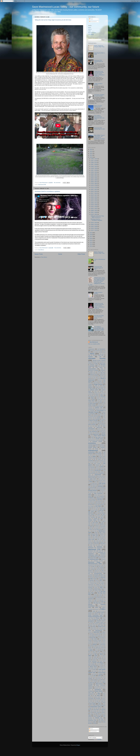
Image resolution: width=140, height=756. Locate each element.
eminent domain (92, 447)
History (89, 486)
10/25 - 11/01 (94, 166)
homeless (100, 486)
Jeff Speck (96, 504)
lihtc (93, 525)
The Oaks (98, 699)
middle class (102, 574)
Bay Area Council (93, 374)
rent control (92, 634)
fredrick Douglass (97, 463)
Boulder (100, 381)
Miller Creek (93, 578)
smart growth (102, 669)
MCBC (89, 569)
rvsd (90, 644)
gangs (101, 466)
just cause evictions (94, 510)
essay (104, 453)
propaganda (91, 620)
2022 (91, 153)
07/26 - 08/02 (94, 183)
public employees (95, 623)
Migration (91, 576)
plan (99, 601)
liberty (89, 525)
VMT (94, 715)
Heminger (100, 481)
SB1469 (94, 652)
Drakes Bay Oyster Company (93, 440)
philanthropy (101, 600)
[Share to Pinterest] (69, 182)
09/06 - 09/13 (94, 176)
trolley (99, 708)
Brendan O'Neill (95, 382)
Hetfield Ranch (94, 483)
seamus (102, 658)
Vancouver (102, 713)
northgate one (102, 588)
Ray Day (100, 627)
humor (89, 496)
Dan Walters (90, 421)
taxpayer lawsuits (97, 696)
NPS (90, 591)
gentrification (98, 470)
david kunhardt (91, 424)
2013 (91, 244)
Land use (100, 517)
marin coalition (95, 536)
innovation (93, 499)
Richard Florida (102, 636)
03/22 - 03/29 (94, 206)
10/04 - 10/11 (94, 172)
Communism (90, 409)
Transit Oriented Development (99, 705)
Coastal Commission (100, 406)
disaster (91, 432)
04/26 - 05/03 (94, 199)
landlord (89, 518)
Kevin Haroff (101, 513)
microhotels (90, 574)
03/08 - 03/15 (94, 210)
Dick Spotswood (93, 431)
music (103, 584)
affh (100, 356)
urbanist (91, 713)
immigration (91, 497)
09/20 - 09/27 (94, 174)
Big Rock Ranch (93, 377)
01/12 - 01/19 (94, 230)
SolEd (99, 675)
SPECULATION (98, 678)
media (102, 570)
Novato (91, 590)
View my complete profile (94, 343)
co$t (93, 406)
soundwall (90, 678)
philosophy (90, 601)
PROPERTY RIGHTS (101, 620)
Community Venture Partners (100, 409)
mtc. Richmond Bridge (92, 583)
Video (89, 715)
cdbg (98, 396)
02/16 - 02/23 (94, 222)
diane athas (103, 430)
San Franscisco (99, 645)
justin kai (101, 510)
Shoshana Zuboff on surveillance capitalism (47, 191)
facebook (100, 456)
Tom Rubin (96, 701)
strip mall (96, 686)
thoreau (102, 699)
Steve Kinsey (99, 683)
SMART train (91, 672)
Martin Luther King (91, 567)
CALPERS (101, 391)
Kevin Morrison (91, 514)
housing (103, 487)
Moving (96, 580)
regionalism (96, 632)
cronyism (98, 417)
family (98, 457)
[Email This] (63, 182)
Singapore (102, 666)
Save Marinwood (94, 342)
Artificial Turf (92, 371)
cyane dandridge (96, 419)
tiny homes (90, 701)
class (99, 403)
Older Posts (81, 254)
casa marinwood (91, 396)
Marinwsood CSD (91, 565)
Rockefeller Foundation (97, 640)
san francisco (92, 645)
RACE (89, 626)
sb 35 (96, 650)
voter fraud (99, 715)
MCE (93, 569)
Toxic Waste (91, 34)
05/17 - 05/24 (94, 193)
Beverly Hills (90, 375)
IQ (104, 500)
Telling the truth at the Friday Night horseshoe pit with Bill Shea (53, 20)
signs (104, 665)
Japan (93, 503)
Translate (99, 739)
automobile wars (91, 372)
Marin (89, 535)
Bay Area (103, 372)
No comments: (57, 182)
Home (60, 254)
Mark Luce (94, 566)
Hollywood (94, 486)
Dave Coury (95, 423)
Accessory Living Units (98, 355)
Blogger (78, 745)
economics (92, 443)
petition (95, 600)
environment (91, 452)
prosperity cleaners (100, 622)
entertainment (93, 450)
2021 (91, 155)
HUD (89, 494)
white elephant (101, 720)
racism (93, 626)
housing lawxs (102, 490)
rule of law (95, 643)
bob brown (100, 380)
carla (91, 395)
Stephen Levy (98, 682)
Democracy (99, 427)
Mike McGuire (90, 577)
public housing (92, 625)
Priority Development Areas (95, 616)
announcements (92, 368)
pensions (90, 598)
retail (103, 634)
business (102, 387)
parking (100, 596)
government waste (100, 476)
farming (102, 457)
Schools (95, 657)
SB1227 (89, 652)
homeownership (91, 487)
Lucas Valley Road (97, 529)
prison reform (90, 618)
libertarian (102, 524)
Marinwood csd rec (92, 552)
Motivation (92, 580)
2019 (91, 232)
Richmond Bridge (101, 637)
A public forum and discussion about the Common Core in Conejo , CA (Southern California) (99, 74)
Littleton (91, 526)
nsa (93, 591)
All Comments (93, 21)
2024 (91, 149)
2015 (91, 240)
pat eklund (98, 597)
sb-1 (99, 651)
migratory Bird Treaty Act (99, 576)
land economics (91, 517)
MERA (95, 572)
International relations (92, 500)
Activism (90, 356)
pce (102, 597)
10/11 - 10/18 (94, 170)
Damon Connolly (93, 420)
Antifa (102, 368)
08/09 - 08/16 (94, 181)
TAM (98, 694)
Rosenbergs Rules (97, 641)
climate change (91, 405)
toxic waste (92, 703)
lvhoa (104, 529)
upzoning (103, 709)
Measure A (90, 570)
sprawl (93, 679)
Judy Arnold (102, 509)
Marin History (96, 542)
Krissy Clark (97, 515)
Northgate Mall (96, 588)
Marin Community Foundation (98, 538)
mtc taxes (102, 581)
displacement (96, 434)
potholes (96, 613)
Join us (90, 29)
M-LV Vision (94, 531)
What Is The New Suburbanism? (98, 106)
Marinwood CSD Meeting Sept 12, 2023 (99, 128)
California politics (94, 389)
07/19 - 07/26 (94, 185)
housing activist (93, 489)
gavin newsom (90, 470)
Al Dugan (96, 363)
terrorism (93, 699)
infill (88, 499)
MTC (101, 580)
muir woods (101, 583)
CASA (101, 395)
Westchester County (92, 720)
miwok (100, 578)
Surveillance (41, 249)
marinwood (99, 546)
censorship (102, 396)
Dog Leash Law (99, 437)
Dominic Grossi (91, 438)
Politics (102, 609)
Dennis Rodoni (101, 428)
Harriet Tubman (102, 480)
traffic (99, 703)
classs (103, 403)
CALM (95, 391)
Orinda (95, 594)
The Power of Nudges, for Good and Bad (99, 95)
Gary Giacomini (91, 467)
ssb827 (101, 679)
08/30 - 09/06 (94, 178)
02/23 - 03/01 (94, 214)
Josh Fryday (96, 507)
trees (95, 708)
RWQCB (94, 644)
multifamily (97, 584)
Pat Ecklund (92, 597)
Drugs (101, 440)
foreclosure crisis (102, 460)
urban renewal (97, 712)
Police (89, 607)
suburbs (90, 688)
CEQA (92, 398)
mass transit (100, 567)
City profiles (100, 400)
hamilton (89, 480)
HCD (91, 481)
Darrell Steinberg (98, 421)
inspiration (99, 499)
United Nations (96, 709)
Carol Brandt (95, 395)
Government (98, 474)
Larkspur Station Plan (94, 519)
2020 (91, 157)
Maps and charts (92, 32)
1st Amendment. (101, 349)
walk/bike (94, 716)
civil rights (96, 402)
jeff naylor (90, 504)
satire (91, 650)
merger (99, 572)
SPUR (98, 679)
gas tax (96, 469)
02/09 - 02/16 (94, 224)
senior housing (91, 664)
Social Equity (101, 672)
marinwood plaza (94, 559)
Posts (91, 18)
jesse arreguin (90, 506)
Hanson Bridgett (95, 480)
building (97, 387)
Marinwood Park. (102, 557)
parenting (95, 596)
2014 (91, 242)
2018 (91, 234)
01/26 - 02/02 (94, 228)
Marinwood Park (92, 557)
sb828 (95, 655)
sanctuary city (90, 648)
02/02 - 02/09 (94, 226)
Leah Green (95, 522)
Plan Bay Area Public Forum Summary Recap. (99, 317)
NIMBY (101, 587)
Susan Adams (98, 691)
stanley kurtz (92, 682)
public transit (100, 625)
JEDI (103, 503)
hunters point (96, 496)
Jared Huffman (98, 503)
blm (98, 378)
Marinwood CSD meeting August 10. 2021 (98, 61)
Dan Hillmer (102, 420)
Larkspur (102, 518)
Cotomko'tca (95, 415)
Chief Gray (99, 398)
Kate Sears (91, 511)
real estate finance (95, 629)
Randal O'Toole (101, 626)
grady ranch (93, 478)
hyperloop (102, 496)
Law (94, 521)
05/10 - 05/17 (94, 195)
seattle (89, 659)
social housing (94, 674)
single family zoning (92, 668)
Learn (102, 522)
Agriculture (90, 363)
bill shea (94, 378)
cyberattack (103, 419)
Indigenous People (100, 497)
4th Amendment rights (98, 350)
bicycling (96, 375)
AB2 (101, 352)
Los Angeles (90, 529)
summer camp (98, 688)
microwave (96, 574)
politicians (96, 609)
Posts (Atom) (44, 257)
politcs (96, 607)
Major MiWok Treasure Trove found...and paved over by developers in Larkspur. (99, 137)
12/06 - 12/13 (94, 158)
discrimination (97, 432)
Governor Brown (91, 477)
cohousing (90, 407)
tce (103, 696)
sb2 (98, 652)
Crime (99, 416)
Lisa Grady (103, 525)
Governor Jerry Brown (101, 477)
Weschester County (92, 719)
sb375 (91, 654)
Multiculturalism (91, 584)
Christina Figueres (100, 399)
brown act (97, 385)
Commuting (92, 410)
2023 (91, 151)
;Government (91, 349)
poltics (94, 611)
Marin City (95, 535)
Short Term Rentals (92, 665)
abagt (89, 355)
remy (96, 633)
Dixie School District (99, 435)
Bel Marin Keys (101, 374)
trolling (103, 708)
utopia (96, 713)
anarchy (99, 366)
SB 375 (101, 650)
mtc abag (97, 581)
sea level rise (96, 658)
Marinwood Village (94, 562)
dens (89, 430)
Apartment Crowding (93, 370)
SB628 (101, 654)
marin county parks (97, 540)
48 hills (91, 350)
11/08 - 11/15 (94, 162)
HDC (96, 481)
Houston (89, 493)
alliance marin (102, 363)
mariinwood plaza (94, 534)
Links (89, 31)
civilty (104, 402)
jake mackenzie (99, 501)
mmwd (104, 578)
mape (96, 532)
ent (102, 448)
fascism (89, 459)
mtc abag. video (91, 581)
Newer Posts (39, 254)
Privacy (97, 618)
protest (89, 623)
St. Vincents (94, 681)
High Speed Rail (94, 484)
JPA (89, 509)
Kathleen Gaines (100, 511)
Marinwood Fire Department (95, 547)
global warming (90, 473)
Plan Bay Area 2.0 (98, 603)
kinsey (98, 514)
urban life (90, 712)
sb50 (95, 654)
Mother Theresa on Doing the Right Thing (99, 46)
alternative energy (94, 364)
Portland (90, 613)
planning (90, 604)
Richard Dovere (95, 636)
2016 (91, 238)
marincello (90, 546)
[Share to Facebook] (67, 182)
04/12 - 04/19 (94, 200)
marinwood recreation (98, 560)
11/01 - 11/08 (94, 164)
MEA (103, 569)
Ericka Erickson (98, 453)
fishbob (96, 460)
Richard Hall (92, 637)
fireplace (99, 459)
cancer (103, 392)
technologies (90, 698)
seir (101, 659)
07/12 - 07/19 (94, 187)
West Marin (100, 719)
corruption (99, 413)
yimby (94, 721)
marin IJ (102, 542)
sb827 (89, 655)
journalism (102, 507)
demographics (91, 428)
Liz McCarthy (96, 526)
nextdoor (95, 587)
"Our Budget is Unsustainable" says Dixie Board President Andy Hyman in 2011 (99, 328)
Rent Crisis (98, 634)
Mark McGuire (101, 566)
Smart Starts (101, 671)
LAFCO (102, 515)
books (96, 381)
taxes (98, 695)
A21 (89, 352)
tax (93, 695)
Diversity (103, 434)
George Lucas (100, 471)
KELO (96, 513)
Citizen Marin (91, 400)
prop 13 (102, 619)
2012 (91, 246)
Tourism (103, 702)
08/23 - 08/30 (94, 179)
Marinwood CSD (42, 184)
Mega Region (90, 572)
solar (94, 675)
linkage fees (98, 525)
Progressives (95, 619)
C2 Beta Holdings (92, 388)
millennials (103, 577)
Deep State (97, 426)
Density (93, 430)
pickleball (95, 601)
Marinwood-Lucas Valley (95, 563)
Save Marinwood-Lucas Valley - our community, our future (65, 6)
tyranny (89, 709)
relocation (91, 633)
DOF (92, 437)
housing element (92, 490)
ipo (102, 500)
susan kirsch (91, 692)
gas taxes (102, 469)
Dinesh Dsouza (102, 431)
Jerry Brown (101, 504)
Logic (91, 528)
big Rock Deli (102, 375)
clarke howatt (92, 403)
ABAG (92, 354)
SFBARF (102, 664)
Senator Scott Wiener (98, 662)
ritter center (94, 639)
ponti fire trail (101, 611)
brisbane (90, 385)
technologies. (98, 698)
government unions (92, 476)
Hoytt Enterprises (98, 493)
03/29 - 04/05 (94, 204)
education (90, 446)
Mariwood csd (99, 565)
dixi (91, 435)
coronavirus (92, 413)
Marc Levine (102, 532)
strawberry (90, 685)
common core (98, 407)
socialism (101, 674)
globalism (96, 473)
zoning (95, 723)
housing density (101, 489)
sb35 (104, 652)
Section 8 (94, 659)
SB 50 (89, 651)
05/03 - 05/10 (94, 197)
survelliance (90, 691)
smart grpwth (94, 671)
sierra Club (100, 665)
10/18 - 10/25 (94, 168)
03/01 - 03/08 (94, 212)
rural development (102, 643)
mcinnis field (98, 569)
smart (94, 669)
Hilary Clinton (101, 484)
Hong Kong (98, 487)
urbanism (103, 712)
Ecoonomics (102, 444)
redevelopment (98, 630)
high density (102, 483)
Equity (100, 452)
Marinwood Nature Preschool (98, 556)
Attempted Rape (100, 371)
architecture (103, 370)
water (99, 716)
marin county (91, 539)
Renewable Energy (102, 633)
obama (97, 591)
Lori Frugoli (102, 528)
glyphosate (102, 473)
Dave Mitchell (101, 423)
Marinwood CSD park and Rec (95, 550)
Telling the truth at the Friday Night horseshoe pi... (97, 216)
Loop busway (95, 528)
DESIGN (97, 430)
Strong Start (101, 686)
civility (100, 402)
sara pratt (103, 648)
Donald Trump (99, 438)
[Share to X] (66, 182)
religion (103, 632)
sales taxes (103, 644)
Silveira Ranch (93, 666)
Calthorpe (90, 392)
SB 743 (94, 651)
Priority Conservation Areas (95, 615)
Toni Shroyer (98, 702)
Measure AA (97, 570)
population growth (100, 612)
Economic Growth (97, 441)
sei (98, 659)
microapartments (98, 573)
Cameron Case (97, 392)
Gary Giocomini (99, 467)
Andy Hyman (99, 367)
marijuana (102, 534)
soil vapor (90, 675)
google (89, 474)
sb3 (101, 652)
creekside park (102, 415)
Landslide (95, 518)
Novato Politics (97, 590)
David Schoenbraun (101, 424)
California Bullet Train (101, 388)
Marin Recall (102, 543)
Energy (96, 448)
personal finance (99, 598)
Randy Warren (93, 627)
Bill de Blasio (100, 377)
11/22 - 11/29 (94, 160)
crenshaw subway (93, 416)
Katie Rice (90, 513)
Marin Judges (90, 543)
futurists (97, 466)
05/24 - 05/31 (94, 191)
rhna (89, 636)
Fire (94, 459)
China (93, 399)
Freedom (97, 465)
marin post (97, 543)
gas (93, 469)
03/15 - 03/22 (94, 208)
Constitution (103, 412)
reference (90, 632)
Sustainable (90, 694)
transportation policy (95, 706)
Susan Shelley (100, 692)
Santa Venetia (97, 648)
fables (94, 456)
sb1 (103, 651)
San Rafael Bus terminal (98, 647)
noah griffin (90, 588)
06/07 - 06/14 (94, 189)
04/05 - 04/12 (94, 202)
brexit (101, 382)
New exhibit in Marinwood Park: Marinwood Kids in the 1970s (99, 117)
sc (100, 655)
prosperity (91, 622)
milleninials (97, 577)
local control (103, 526)
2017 (91, 236)
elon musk (102, 446)
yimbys (99, 721)
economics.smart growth (93, 444)
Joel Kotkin (98, 506)
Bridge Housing (98, 384)
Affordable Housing (96, 358)
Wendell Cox (98, 717)
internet (98, 500)
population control (91, 612)
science (100, 657)
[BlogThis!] (65, 182)
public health (102, 623)
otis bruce (100, 594)
